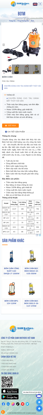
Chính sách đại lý (7, 360)
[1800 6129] (3, 412)
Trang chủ (12, 21)
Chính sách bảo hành (9, 367)
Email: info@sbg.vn (7, 347)
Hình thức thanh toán (9, 364)
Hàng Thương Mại (23, 21)
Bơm (32, 21)
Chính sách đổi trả (8, 370)
